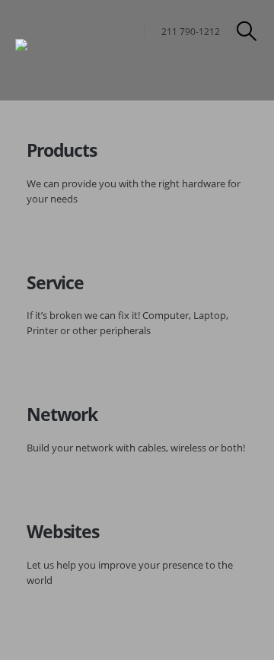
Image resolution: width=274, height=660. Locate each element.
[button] (247, 31)
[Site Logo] (57, 50)
